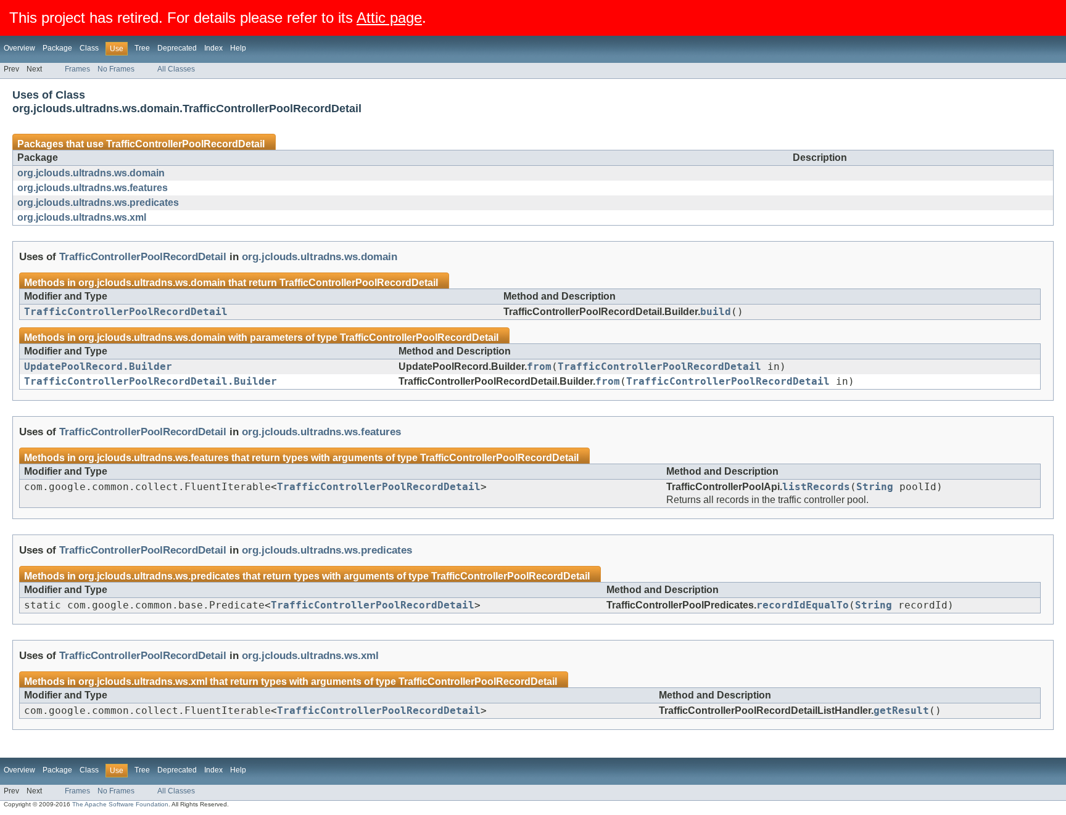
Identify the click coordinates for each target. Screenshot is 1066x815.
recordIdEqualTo (802, 605)
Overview (19, 48)
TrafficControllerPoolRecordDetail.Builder (150, 381)
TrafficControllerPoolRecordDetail (185, 144)
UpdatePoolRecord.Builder (98, 366)
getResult (901, 710)
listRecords (816, 487)
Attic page (389, 17)
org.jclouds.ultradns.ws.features (92, 187)
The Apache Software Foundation (120, 804)
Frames (77, 69)
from (539, 366)
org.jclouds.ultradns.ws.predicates (98, 202)
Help (238, 48)
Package (57, 48)
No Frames (115, 69)
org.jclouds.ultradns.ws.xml (81, 217)
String (874, 487)
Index (213, 48)
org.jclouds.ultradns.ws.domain (91, 173)
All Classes (176, 69)
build (715, 311)
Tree (142, 48)
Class (89, 48)
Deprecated (177, 48)
